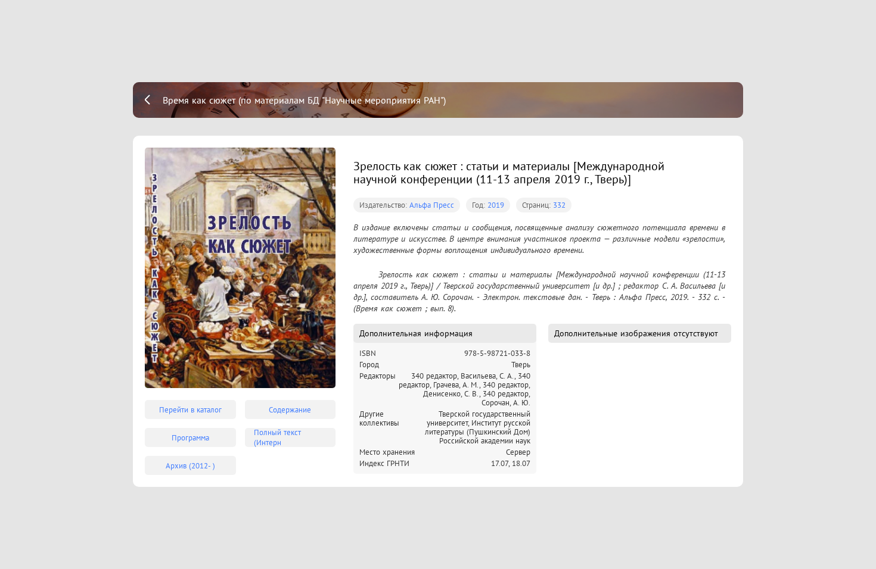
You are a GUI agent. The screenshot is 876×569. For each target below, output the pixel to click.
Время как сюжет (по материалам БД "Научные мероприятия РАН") (304, 100)
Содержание (290, 410)
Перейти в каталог (190, 410)
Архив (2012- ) (190, 466)
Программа (190, 438)
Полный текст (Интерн (277, 437)
